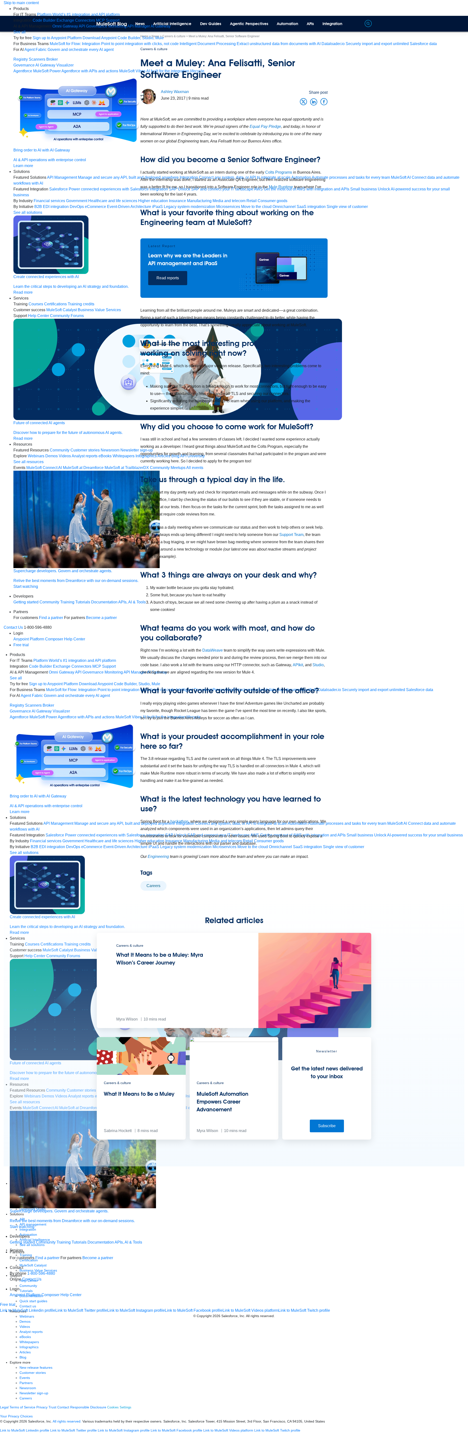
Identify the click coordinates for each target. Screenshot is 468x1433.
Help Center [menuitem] (38, 316)
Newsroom (28, 1388)
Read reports (167, 278)
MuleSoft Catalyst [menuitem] (61, 310)
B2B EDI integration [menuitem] (51, 207)
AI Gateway (45, 65)
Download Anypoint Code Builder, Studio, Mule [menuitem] (123, 38)
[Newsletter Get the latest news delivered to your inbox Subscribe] (326, 1138)
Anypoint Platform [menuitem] (29, 639)
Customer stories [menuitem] (85, 450)
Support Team (291, 535)
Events (25, 1378)
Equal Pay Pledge (265, 126)
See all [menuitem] (19, 32)
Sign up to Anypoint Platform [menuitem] (57, 38)
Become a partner (97, 1258)
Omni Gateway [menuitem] (65, 26)
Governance (24, 65)
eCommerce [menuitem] (91, 847)
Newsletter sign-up (34, 1393)
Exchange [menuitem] (65, 20)
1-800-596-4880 (41, 1273)
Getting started (26, 602)
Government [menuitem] (76, 201)
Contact (63, 1407)
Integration (332, 23)
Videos (25, 1327)
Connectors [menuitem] (85, 20)
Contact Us (13, 627)
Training (67, 602)
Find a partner (51, 618)
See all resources (28, 462)
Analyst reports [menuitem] (85, 456)
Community (49, 602)
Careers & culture (153, 49)
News (140, 23)
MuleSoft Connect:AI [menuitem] (44, 468)
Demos (25, 1321)
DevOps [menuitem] (77, 207)
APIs (310, 23)
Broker (52, 59)
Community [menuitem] (59, 450)
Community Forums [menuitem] (67, 316)
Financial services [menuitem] (49, 201)
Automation (287, 23)
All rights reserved (260, 1316)
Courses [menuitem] (36, 304)
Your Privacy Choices (16, 1416)
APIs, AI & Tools (128, 1242)
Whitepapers (29, 1342)
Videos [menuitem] (65, 456)
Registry (20, 59)
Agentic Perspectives (249, 23)
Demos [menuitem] (51, 456)
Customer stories (33, 1373)
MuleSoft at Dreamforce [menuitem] (83, 468)
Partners (26, 1383)
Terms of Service (22, 1407)
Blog (23, 1357)
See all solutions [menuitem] (27, 212)
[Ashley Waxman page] (148, 96)
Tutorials (82, 602)
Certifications (55, 304)
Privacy (42, 1407)
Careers (26, 1398)
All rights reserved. (67, 1421)
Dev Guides (210, 23)
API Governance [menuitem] (93, 26)
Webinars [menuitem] (36, 456)
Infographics (29, 1347)
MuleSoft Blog (111, 24)
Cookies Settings (119, 1407)
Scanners (37, 59)
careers (153, 886)
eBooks (25, 1337)
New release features (36, 1367)
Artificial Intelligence (172, 23)
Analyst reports (31, 1332)
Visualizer (65, 65)
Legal (4, 1407)
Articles (25, 1352)
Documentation (101, 1242)
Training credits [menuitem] (81, 304)
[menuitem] (78, 14)
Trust (52, 1407)
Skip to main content (21, 3)
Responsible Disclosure (88, 1407)
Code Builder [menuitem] (44, 20)
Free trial (21, 645)
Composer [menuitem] (54, 639)
